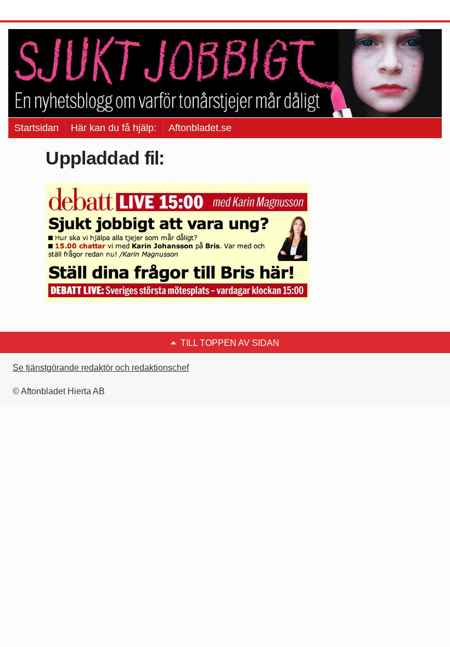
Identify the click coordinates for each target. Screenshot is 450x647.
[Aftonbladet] (49, 11)
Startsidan (36, 127)
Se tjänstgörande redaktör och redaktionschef (101, 367)
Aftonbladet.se (200, 127)
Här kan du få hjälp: (113, 127)
